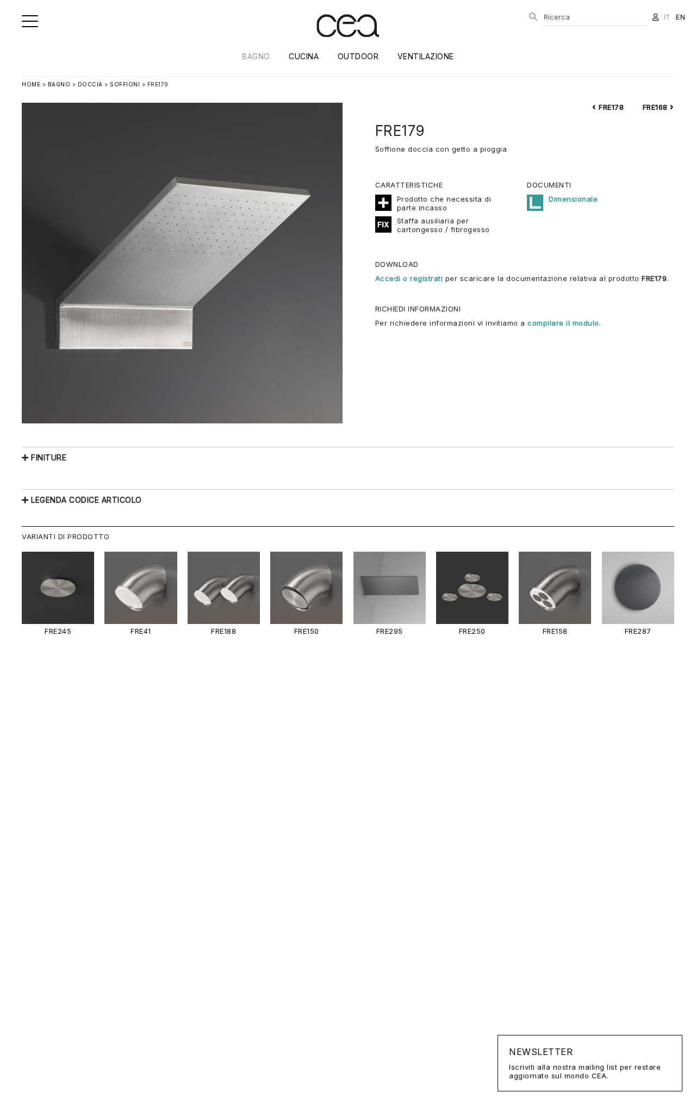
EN (680, 17)
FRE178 (610, 107)
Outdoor (358, 56)
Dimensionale (573, 199)
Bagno (256, 56)
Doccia (90, 84)
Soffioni (125, 84)
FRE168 (656, 107)
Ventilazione (425, 56)
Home (31, 84)
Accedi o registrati (409, 278)
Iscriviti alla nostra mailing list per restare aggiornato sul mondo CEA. (585, 1063)
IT (667, 17)
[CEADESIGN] (348, 46)
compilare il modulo (563, 323)
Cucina (304, 56)
